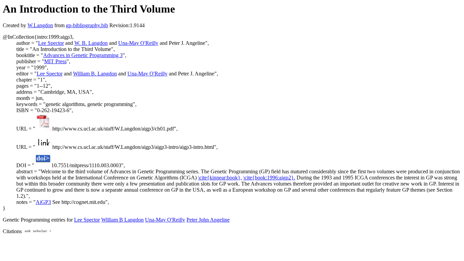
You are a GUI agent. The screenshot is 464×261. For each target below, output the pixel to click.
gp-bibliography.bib (87, 25)
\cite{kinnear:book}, (220, 177)
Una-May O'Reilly (138, 43)
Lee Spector (51, 43)
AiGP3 (43, 202)
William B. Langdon (95, 73)
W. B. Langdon (91, 43)
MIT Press (55, 61)
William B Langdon (122, 220)
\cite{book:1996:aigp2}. (269, 177)
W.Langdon (40, 25)
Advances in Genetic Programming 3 (83, 55)
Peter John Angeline (208, 220)
